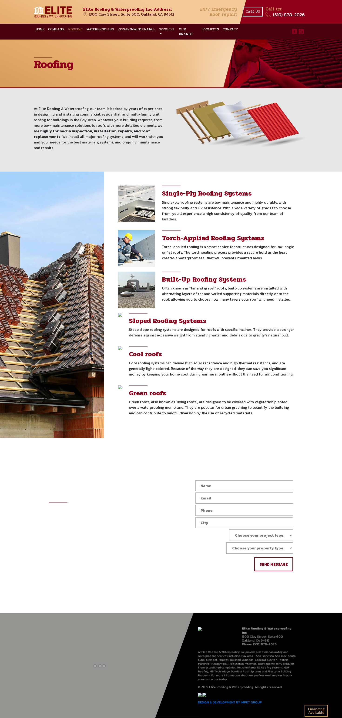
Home (40, 29)
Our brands (185, 32)
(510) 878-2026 (289, 14)
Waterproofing (100, 29)
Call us (253, 11)
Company (56, 29)
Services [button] (166, 29)
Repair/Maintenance (136, 29)
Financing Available (316, 710)
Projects (210, 29)
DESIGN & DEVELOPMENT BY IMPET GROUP (230, 702)
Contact (230, 29)
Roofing (75, 29)
